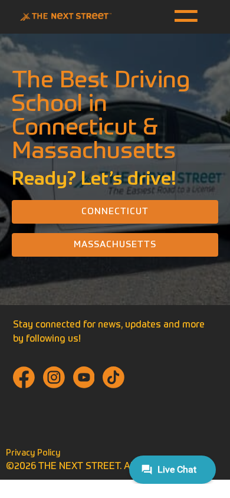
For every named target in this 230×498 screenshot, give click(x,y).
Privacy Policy (33, 453)
